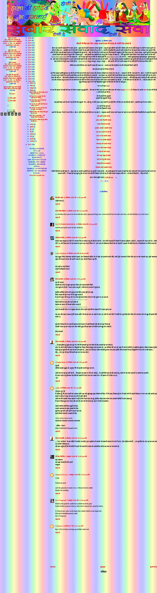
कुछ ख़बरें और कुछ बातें (12, 74)
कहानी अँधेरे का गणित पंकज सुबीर (12, 88)
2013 (30, 69)
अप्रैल (32, 134)
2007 (30, 144)
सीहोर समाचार (12, 62)
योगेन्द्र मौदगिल (60, 456)
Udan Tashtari (60, 253)
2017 (30, 59)
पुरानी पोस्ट (153, 567)
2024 (30, 43)
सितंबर (32, 90)
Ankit (57, 388)
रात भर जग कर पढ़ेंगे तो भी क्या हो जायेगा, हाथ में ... (38, 104)
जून (31, 129)
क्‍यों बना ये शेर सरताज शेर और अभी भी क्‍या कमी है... (37, 97)
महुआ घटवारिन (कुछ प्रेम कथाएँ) (12, 87)
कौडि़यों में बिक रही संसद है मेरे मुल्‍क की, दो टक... (38, 112)
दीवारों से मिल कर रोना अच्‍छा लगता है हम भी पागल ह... (38, 93)
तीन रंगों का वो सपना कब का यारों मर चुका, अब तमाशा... (38, 108)
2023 (30, 45)
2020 (30, 52)
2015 (30, 64)
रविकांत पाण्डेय (59, 237)
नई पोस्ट (52, 567)
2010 (30, 76)
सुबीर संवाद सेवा (12, 50)
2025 (30, 40)
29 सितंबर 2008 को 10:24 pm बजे (76, 438)
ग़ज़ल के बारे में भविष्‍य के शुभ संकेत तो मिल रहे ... (38, 120)
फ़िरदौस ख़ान (59, 197)
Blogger (12, 93)
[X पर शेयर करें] (104, 181)
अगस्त (32, 124)
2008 (30, 81)
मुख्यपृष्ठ (102, 567)
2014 (30, 67)
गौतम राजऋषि (59, 341)
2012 (30, 72)
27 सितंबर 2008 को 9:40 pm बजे (75, 341)
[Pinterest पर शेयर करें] (108, 181)
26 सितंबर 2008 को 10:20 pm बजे (77, 253)
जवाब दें (57, 204)
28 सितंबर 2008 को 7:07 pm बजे (70, 388)
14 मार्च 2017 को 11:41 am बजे (73, 526)
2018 (30, 57)
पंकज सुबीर (13, 98)
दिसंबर (32, 83)
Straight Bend (60, 362)
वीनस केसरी (59, 279)
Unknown (58, 526)
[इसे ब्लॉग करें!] (102, 181)
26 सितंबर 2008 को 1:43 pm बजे (76, 211)
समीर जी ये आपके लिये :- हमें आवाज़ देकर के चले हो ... (37, 116)
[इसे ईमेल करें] (99, 181)
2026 (30, 38)
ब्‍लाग (144, 89)
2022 (30, 48)
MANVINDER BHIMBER (65, 224)
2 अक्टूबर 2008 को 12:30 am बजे (79, 474)
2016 (30, 62)
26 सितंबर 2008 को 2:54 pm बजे (86, 224)
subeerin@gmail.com (36, 175)
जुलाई (31, 127)
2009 (30, 79)
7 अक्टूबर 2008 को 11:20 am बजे (77, 500)
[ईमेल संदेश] (115, 177)
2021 (30, 50)
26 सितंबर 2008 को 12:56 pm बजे (75, 197)
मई (31, 131)
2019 (30, 55)
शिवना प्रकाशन (12, 38)
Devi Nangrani (60, 500)
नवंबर (31, 85)
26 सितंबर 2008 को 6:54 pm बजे (75, 237)
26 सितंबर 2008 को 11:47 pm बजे (74, 279)
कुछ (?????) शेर (127, 89)
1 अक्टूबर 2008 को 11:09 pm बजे (76, 456)
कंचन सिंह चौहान (60, 211)
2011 (30, 74)
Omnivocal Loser (61, 474)
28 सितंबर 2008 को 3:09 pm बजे (76, 362)
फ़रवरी (32, 139)
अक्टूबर (32, 88)
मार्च (31, 136)
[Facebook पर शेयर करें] (106, 181)
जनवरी (32, 141)
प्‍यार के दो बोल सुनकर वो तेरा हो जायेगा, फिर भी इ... (37, 100)
